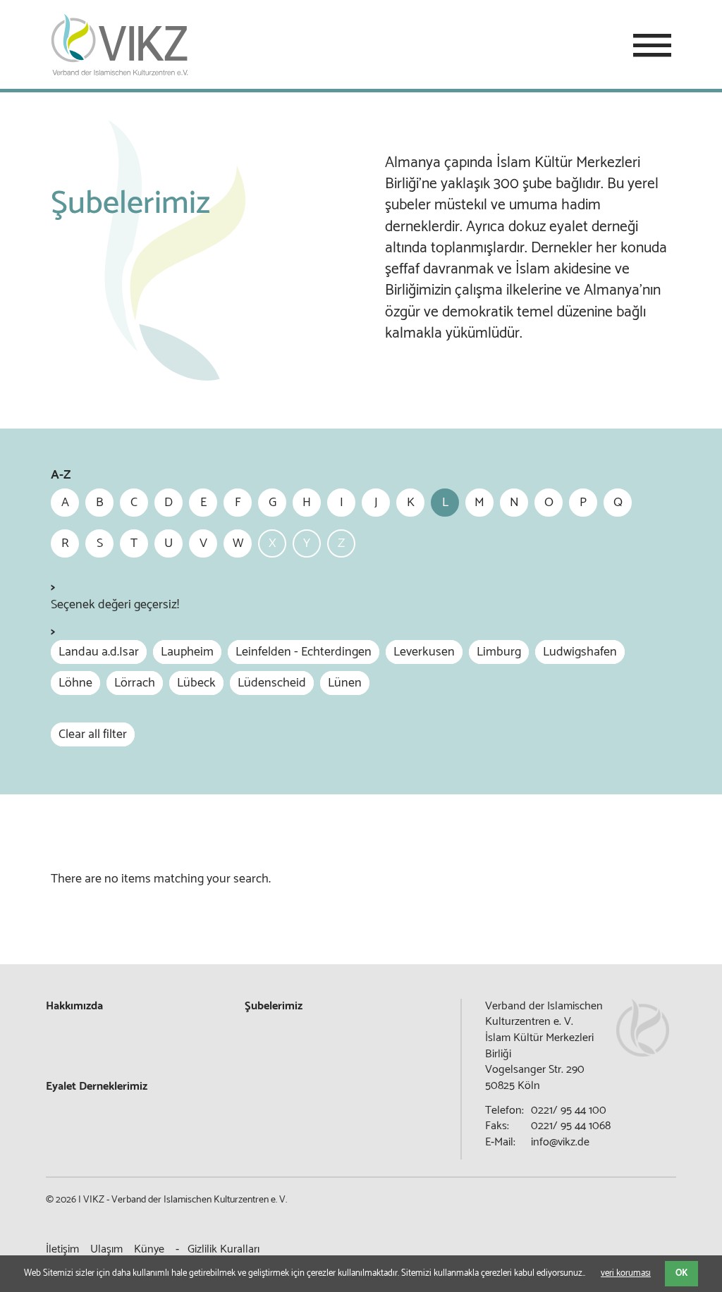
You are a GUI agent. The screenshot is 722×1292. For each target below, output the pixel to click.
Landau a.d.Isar (99, 652)
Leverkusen (424, 652)
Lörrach (134, 683)
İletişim (62, 1249)
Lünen (345, 683)
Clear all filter (93, 734)
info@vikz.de (560, 1142)
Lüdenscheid (272, 683)
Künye (149, 1249)
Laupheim (187, 652)
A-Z (61, 475)
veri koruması (626, 1273)
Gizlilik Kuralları (223, 1249)
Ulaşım (106, 1249)
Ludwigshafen (580, 652)
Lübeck (196, 683)
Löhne (75, 683)
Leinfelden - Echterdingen (303, 652)
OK (681, 1273)
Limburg (499, 652)
